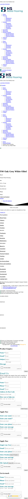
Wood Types (3, 218)
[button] (14, 296)
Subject (2, 359)
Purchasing (8, 19)
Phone (2, 386)
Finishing (2, 228)
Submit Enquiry (24, 408)
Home (4, 14)
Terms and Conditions (5, 263)
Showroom (5, 31)
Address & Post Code (7, 392)
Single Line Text (5, 445)
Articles (2, 333)
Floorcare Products (10, 36)
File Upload (4, 463)
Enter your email (6, 418)
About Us (2, 246)
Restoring (2, 238)
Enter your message (6, 427)
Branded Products (10, 33)
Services (5, 15)
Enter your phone (6, 424)
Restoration (8, 20)
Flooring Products (7, 32)
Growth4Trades (14, 345)
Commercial (8, 24)
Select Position (5, 455)
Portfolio (5, 22)
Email (2, 356)
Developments (9, 26)
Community (8, 28)
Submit (25, 371)
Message (3, 364)
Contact (4, 38)
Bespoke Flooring (10, 35)
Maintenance (9, 18)
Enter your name (6, 416)
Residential (8, 23)
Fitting (1, 235)
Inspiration (5, 29)
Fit (6, 16)
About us (5, 37)
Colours (2, 223)
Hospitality (8, 27)
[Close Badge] (20, 494)
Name (2, 353)
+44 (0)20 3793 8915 (5, 4)
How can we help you (7, 397)
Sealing (2, 225)
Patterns (2, 220)
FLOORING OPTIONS (4, 296)
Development (3, 274)
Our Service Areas (4, 261)
